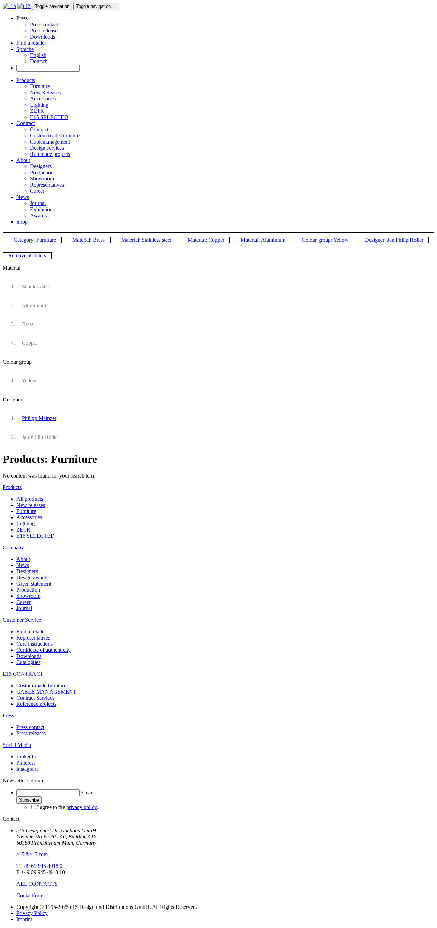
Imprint (24, 919)
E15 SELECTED (49, 117)
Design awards (32, 577)
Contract (25, 123)
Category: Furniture (34, 240)
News (22, 197)
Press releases (44, 30)
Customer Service (22, 620)
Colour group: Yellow (324, 240)
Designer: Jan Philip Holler (393, 240)
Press (8, 715)
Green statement (33, 584)
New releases (30, 505)
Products (25, 80)
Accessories (43, 99)
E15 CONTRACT (23, 674)
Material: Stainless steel (145, 240)
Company (13, 547)
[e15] (9, 6)
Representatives (47, 185)
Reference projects (50, 154)
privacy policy (81, 807)
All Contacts (37, 884)
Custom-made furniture (41, 685)
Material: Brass (88, 240)
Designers (41, 166)
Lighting (39, 105)
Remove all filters (27, 255)
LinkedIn (26, 756)
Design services (47, 148)
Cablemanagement (50, 142)
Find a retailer (31, 43)
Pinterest (25, 763)
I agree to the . (67, 807)
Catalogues (28, 662)
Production (42, 172)
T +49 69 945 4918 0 (39, 866)
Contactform (29, 895)
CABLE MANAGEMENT (46, 692)
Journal (38, 203)
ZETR (37, 111)
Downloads (42, 37)
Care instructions (34, 644)
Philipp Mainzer (39, 418)
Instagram (27, 769)
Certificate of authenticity (43, 650)
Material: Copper (205, 240)
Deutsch (39, 61)
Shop (22, 222)
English (38, 55)
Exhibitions (42, 209)
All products (29, 499)
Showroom (42, 178)
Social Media (17, 745)
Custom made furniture (55, 135)
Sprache (25, 49)
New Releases (45, 92)
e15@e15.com (32, 854)
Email (87, 792)
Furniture (40, 86)
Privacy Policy (32, 913)
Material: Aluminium (262, 240)
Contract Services (35, 698)
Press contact (44, 24)
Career (37, 191)
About (23, 160)
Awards (38, 215)
